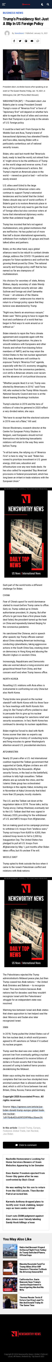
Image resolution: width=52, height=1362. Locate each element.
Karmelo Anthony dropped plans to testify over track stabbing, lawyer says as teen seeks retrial (25, 1205)
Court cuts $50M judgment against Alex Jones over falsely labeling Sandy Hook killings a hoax (24, 1219)
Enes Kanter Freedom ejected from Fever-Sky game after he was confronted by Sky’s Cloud (25, 1176)
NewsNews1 (20, 33)
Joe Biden (8, 1134)
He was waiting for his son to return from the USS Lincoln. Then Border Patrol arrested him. (25, 1190)
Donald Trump (25, 1128)
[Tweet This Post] (20, 41)
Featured (7, 1131)
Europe (36, 1128)
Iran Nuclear (32, 1131)
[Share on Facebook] (14, 41)
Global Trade (19, 1131)
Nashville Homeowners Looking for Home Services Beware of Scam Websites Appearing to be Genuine (25, 1162)
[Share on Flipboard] (26, 41)
